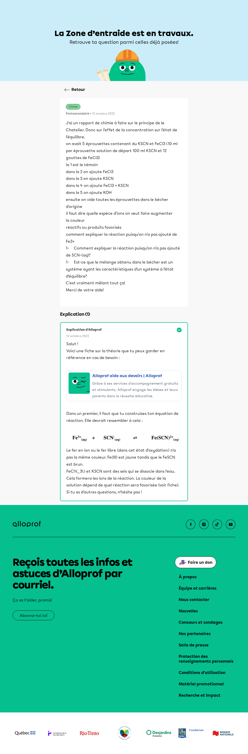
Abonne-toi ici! (33, 615)
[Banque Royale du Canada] (190, 733)
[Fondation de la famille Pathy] (57, 733)
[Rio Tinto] (89, 733)
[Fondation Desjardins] (159, 733)
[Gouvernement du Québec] (25, 733)
